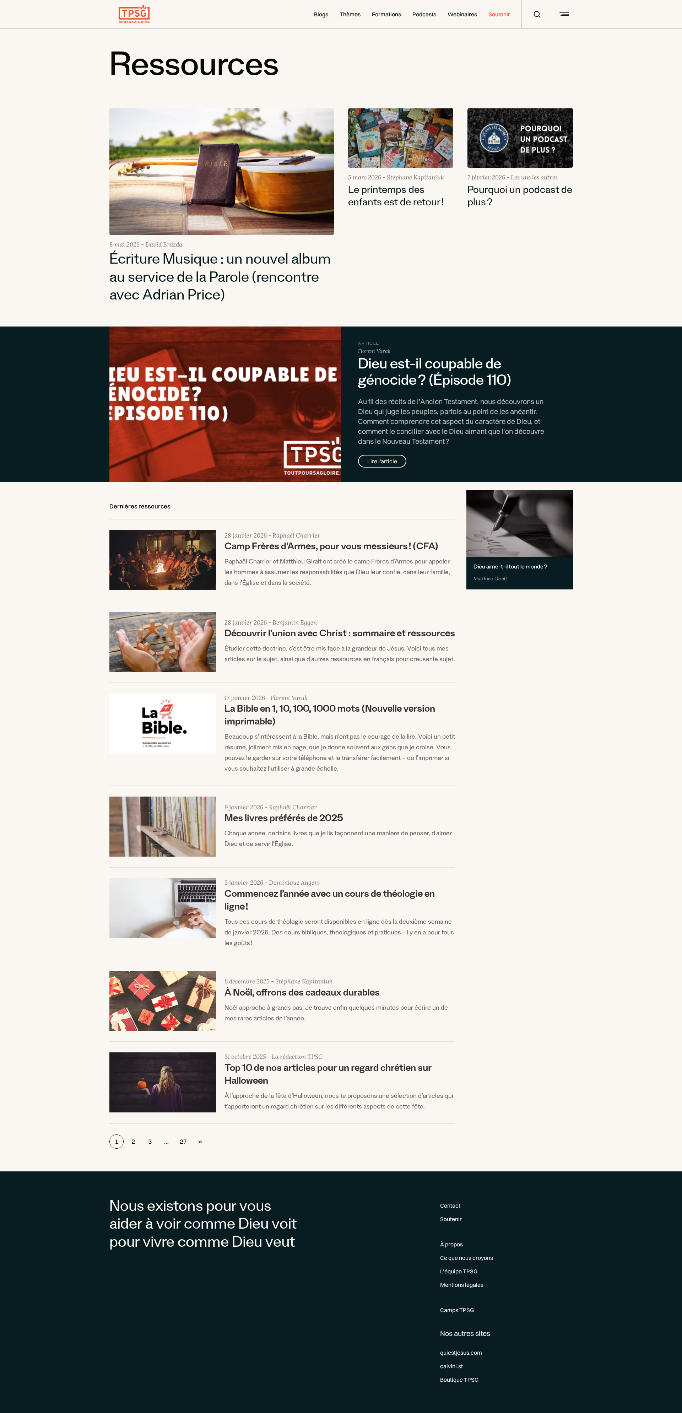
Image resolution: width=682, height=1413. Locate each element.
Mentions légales (461, 1284)
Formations (386, 14)
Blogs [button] (321, 14)
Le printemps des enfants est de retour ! (396, 198)
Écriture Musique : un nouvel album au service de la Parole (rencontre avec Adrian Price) (220, 279)
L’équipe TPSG (458, 1271)
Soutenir (499, 14)
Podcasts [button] (424, 14)
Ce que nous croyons (466, 1257)
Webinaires (462, 14)
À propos (451, 1244)
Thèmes (350, 14)
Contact (450, 1205)
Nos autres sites (465, 1333)
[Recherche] (532, 14)
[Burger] (563, 14)
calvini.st (451, 1366)
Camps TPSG (457, 1310)
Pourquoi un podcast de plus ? (519, 198)
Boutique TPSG (459, 1379)
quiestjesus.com (461, 1352)
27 (183, 1141)
